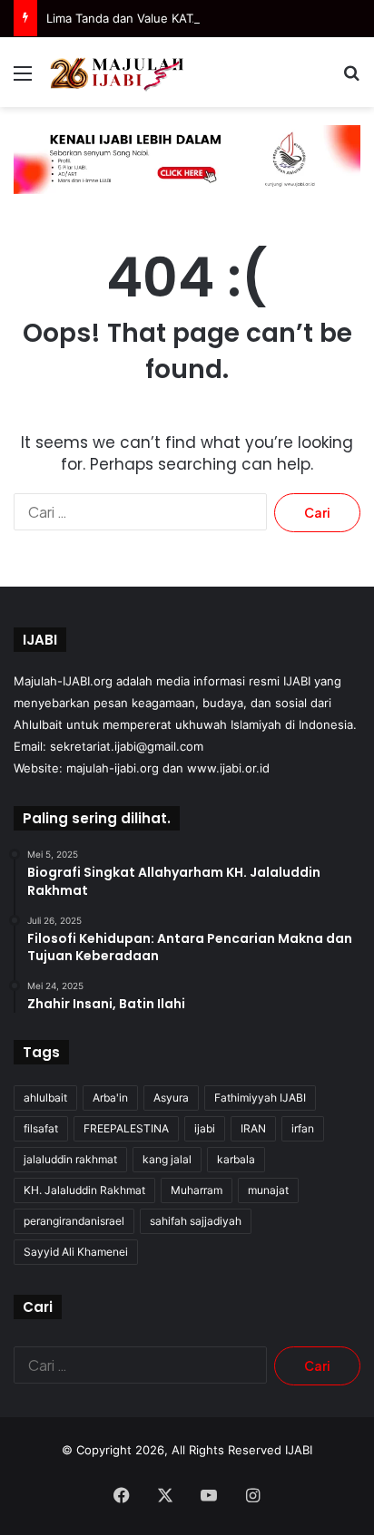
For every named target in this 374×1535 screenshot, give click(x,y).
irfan (302, 1128)
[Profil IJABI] (187, 158)
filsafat (41, 1128)
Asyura (171, 1097)
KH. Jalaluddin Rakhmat (84, 1190)
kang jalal (167, 1159)
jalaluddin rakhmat (70, 1159)
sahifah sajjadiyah (195, 1221)
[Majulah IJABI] (118, 72)
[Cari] (351, 79)
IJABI (298, 1450)
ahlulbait (45, 1097)
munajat (268, 1190)
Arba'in (110, 1097)
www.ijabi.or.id (228, 768)
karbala (236, 1159)
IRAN (253, 1128)
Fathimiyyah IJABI (260, 1097)
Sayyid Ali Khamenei (76, 1251)
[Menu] (23, 79)
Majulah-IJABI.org (63, 681)
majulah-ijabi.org (112, 768)
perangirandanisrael (74, 1221)
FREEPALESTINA (126, 1128)
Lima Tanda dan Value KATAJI (128, 18)
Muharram (196, 1190)
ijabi (204, 1128)
